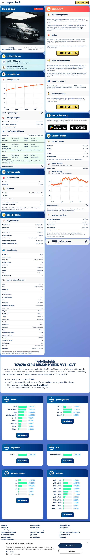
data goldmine (65, 525)
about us (4, 525)
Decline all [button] (70, 551)
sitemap (63, 537)
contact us (4, 527)
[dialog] (45, 548)
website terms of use (67, 530)
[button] (31, 554)
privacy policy (35, 525)
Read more (10, 552)
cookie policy (35, 527)
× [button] (87, 542)
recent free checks (8, 534)
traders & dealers (7, 539)
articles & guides (7, 530)
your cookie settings (37, 530)
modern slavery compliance (70, 532)
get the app (64, 527)
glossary (33, 534)
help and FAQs (65, 534)
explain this (22, 435)
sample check (6, 537)
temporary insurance (8, 532)
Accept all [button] (70, 546)
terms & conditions (37, 532)
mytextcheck (35, 537)
